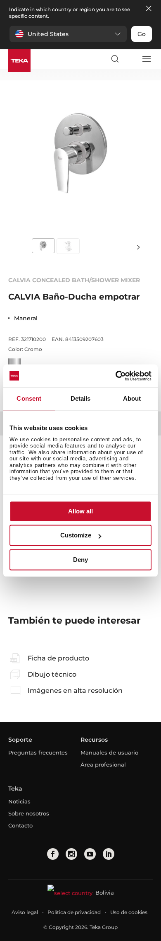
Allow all (80, 511)
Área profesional (103, 764)
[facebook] (53, 854)
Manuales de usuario (109, 752)
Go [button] (141, 34)
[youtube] (90, 854)
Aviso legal (25, 912)
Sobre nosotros (28, 813)
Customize (75, 535)
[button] (68, 34)
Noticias (19, 801)
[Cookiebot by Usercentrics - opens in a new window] (116, 375)
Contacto (20, 825)
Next (138, 246)
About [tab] (132, 398)
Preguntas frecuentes (38, 752)
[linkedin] (108, 854)
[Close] (148, 9)
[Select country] (130, 59)
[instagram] (71, 854)
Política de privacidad (74, 912)
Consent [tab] (29, 398)
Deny (80, 559)
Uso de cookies (128, 912)
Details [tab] (81, 398)
